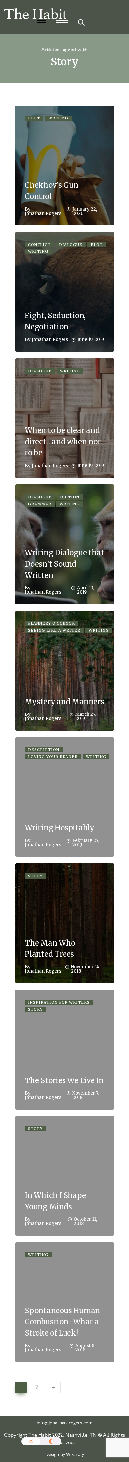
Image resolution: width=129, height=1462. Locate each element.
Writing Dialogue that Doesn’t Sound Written (64, 564)
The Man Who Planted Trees (50, 948)
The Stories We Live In (64, 1080)
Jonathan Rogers (43, 213)
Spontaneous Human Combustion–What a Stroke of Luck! (62, 1322)
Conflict (39, 244)
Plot (34, 118)
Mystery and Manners (64, 701)
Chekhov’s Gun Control (51, 191)
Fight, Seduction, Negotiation (55, 321)
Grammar (39, 504)
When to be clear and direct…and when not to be (63, 441)
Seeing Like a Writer (54, 630)
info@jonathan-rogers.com (65, 1423)
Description (43, 750)
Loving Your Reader (53, 756)
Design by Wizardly (64, 1455)
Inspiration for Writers (59, 1002)
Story (35, 876)
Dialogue (70, 244)
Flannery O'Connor (51, 623)
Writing (58, 118)
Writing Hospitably (59, 827)
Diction (69, 497)
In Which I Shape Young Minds (55, 1201)
